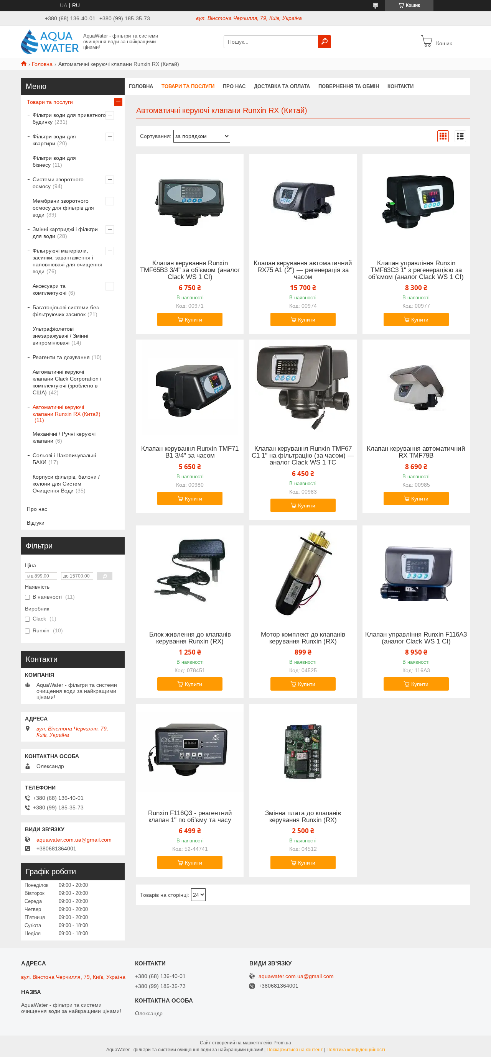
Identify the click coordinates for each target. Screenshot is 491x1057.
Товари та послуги (187, 86)
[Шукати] (324, 41)
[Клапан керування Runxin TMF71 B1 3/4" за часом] (190, 387)
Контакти (400, 86)
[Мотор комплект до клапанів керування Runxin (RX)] (303, 573)
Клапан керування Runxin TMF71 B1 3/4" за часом (190, 452)
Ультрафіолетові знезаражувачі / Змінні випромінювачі (60, 336)
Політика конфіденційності (355, 1049)
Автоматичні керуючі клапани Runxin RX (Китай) (67, 410)
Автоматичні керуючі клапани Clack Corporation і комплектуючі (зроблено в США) (67, 382)
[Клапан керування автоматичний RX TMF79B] (416, 387)
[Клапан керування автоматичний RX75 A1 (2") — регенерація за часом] (303, 202)
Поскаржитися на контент (295, 1049)
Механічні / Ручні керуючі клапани (64, 437)
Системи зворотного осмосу (58, 182)
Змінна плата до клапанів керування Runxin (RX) (303, 817)
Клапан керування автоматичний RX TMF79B (416, 452)
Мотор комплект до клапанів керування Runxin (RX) (303, 638)
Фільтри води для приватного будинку (69, 118)
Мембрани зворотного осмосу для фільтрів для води (63, 208)
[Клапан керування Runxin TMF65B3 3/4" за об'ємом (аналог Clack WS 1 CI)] (190, 202)
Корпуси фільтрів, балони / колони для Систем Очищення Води (66, 484)
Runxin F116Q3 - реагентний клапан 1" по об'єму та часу (190, 817)
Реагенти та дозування (61, 357)
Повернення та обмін (348, 86)
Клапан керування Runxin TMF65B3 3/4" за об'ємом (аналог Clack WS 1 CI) (190, 270)
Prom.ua (282, 1043)
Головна (42, 64)
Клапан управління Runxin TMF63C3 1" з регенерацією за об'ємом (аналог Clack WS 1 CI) (416, 270)
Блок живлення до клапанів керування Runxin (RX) (190, 638)
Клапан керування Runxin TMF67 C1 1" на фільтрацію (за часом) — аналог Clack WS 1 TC (303, 455)
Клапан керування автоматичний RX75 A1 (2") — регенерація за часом (303, 270)
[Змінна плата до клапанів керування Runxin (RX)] (303, 752)
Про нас (234, 86)
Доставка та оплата (282, 86)
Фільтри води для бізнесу (54, 161)
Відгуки (35, 523)
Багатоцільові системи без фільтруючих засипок (66, 310)
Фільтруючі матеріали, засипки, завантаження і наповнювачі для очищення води (67, 261)
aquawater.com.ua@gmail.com (74, 840)
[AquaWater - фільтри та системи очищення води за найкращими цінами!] (50, 41)
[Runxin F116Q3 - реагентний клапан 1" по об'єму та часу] (190, 752)
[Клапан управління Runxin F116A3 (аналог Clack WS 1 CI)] (416, 573)
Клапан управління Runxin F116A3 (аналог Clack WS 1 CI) (416, 638)
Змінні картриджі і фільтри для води (65, 232)
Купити (193, 320)
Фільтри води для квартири (54, 139)
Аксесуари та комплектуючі (49, 289)
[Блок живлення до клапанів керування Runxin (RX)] (190, 573)
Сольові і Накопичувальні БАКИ (64, 458)
